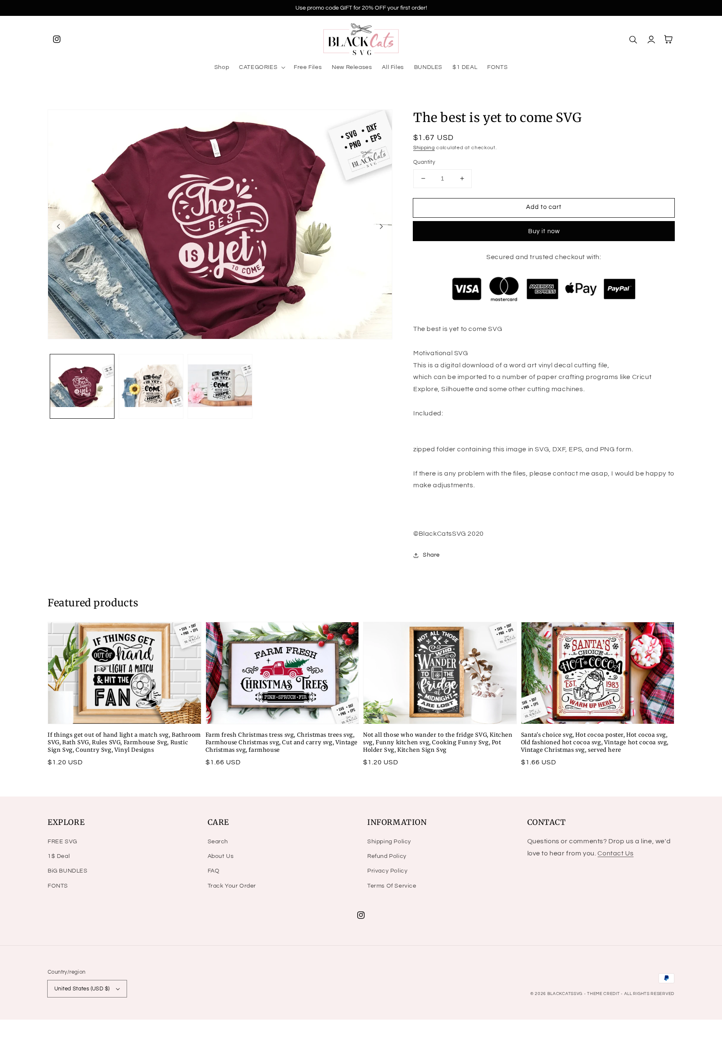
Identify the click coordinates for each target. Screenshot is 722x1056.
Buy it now (544, 231)
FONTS (58, 886)
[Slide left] (58, 226)
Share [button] (431, 555)
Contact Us (615, 853)
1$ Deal (59, 856)
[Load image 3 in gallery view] (220, 386)
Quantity (424, 162)
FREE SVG (62, 842)
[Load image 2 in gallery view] (151, 386)
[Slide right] (381, 226)
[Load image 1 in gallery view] (82, 386)
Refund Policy (387, 856)
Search (218, 842)
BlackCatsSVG (564, 994)
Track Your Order (232, 886)
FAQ (214, 871)
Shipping (424, 147)
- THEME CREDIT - (604, 994)
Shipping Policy (389, 842)
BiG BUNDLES (68, 871)
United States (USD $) (81, 989)
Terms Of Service (392, 886)
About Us (221, 856)
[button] (261, 67)
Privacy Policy (387, 871)
